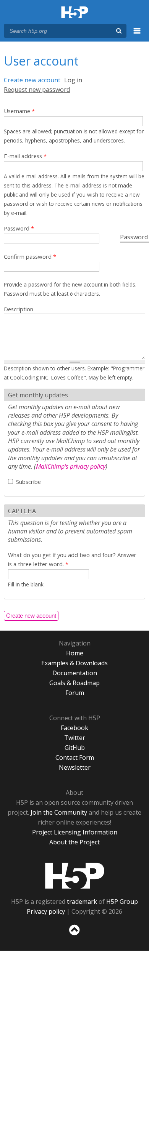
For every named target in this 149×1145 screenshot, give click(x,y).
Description (18, 309)
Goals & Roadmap (74, 683)
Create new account (32, 80)
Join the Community (59, 812)
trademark (82, 901)
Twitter (74, 737)
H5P (74, 875)
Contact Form (74, 757)
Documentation (74, 673)
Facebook (74, 728)
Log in (73, 80)
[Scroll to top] (74, 935)
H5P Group (122, 901)
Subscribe (28, 481)
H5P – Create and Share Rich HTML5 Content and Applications (75, 12)
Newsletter (75, 767)
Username (19, 111)
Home (74, 653)
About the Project (74, 842)
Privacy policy (46, 911)
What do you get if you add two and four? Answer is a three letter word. (72, 559)
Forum (74, 693)
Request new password (37, 89)
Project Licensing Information (74, 832)
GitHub (75, 747)
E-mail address (25, 156)
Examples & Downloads (74, 663)
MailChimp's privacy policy (70, 466)
